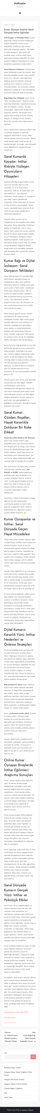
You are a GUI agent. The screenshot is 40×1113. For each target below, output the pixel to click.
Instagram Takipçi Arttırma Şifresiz (15, 1084)
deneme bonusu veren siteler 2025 (16, 1012)
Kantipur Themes (27, 1110)
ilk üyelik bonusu (9, 1017)
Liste (5, 1093)
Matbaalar (20, 3)
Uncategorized (10, 1022)
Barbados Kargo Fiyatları (12, 1067)
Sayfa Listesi (8, 1097)
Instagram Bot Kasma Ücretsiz (14, 1079)
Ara (5, 1053)
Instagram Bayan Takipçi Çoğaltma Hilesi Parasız (18, 1073)
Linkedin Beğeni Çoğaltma (13, 1088)
